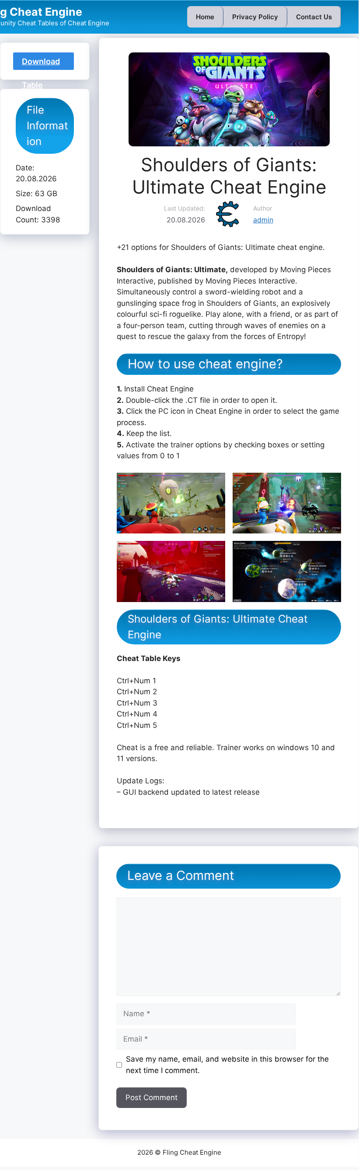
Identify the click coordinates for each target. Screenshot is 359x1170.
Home (205, 17)
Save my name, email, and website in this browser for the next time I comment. (227, 1065)
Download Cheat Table (41, 63)
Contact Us (314, 17)
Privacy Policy (255, 17)
